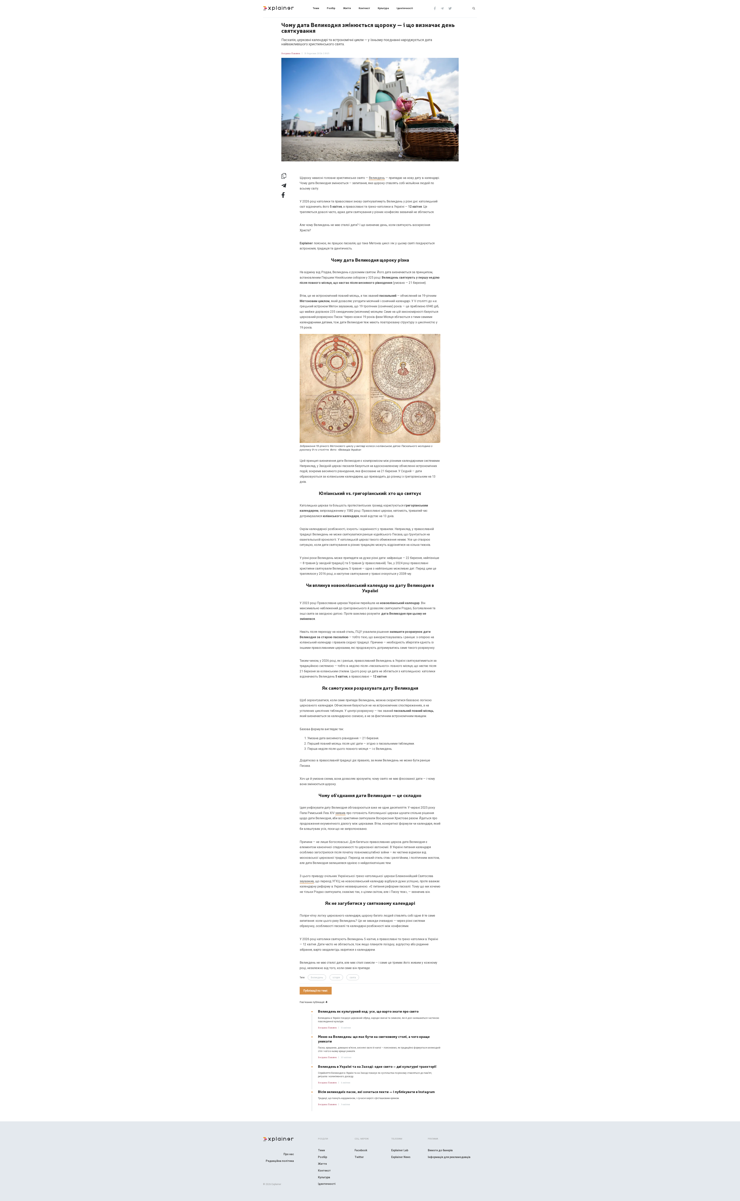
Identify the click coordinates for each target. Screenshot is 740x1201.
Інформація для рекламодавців (449, 1157)
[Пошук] (474, 8)
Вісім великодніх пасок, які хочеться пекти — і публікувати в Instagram (376, 1091)
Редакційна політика (280, 1160)
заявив (340, 813)
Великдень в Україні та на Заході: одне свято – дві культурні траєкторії (377, 1066)
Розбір (331, 8)
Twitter (359, 1157)
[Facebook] (435, 8)
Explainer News (400, 1157)
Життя (347, 8)
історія (336, 977)
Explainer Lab (399, 1150)
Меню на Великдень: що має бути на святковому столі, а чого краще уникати (374, 1038)
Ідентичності (405, 8)
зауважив (307, 881)
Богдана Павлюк (290, 53)
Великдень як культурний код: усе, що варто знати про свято (368, 1011)
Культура (383, 8)
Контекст (364, 8)
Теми (316, 8)
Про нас (288, 1154)
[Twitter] (450, 8)
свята (353, 977)
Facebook (361, 1150)
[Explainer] (278, 7)
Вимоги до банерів (440, 1150)
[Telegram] (442, 8)
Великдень (377, 178)
